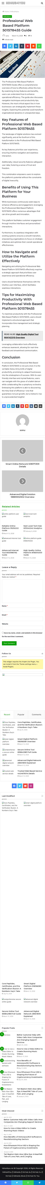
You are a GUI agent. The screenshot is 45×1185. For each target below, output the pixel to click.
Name (5, 606)
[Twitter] (8, 406)
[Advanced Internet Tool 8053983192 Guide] (12, 542)
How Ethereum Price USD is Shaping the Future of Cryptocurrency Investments (29, 1074)
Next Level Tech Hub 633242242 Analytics (33, 527)
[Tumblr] (17, 406)
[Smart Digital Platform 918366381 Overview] (9, 742)
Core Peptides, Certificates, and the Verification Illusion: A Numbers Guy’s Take (30, 724)
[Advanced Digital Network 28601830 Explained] (9, 763)
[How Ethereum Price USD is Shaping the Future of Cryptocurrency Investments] (8, 1078)
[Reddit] (27, 406)
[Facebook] (4, 406)
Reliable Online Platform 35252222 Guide (10, 528)
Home (6, 11)
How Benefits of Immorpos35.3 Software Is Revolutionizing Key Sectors (29, 1063)
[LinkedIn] (13, 406)
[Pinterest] (22, 406)
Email (4, 615)
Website (5, 624)
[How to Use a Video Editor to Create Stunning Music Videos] (8, 1053)
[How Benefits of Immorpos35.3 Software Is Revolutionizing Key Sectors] (8, 1063)
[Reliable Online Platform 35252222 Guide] (12, 518)
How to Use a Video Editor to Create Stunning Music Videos (30, 1051)
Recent (7, 714)
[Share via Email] (36, 406)
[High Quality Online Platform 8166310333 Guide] (33, 542)
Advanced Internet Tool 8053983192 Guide (10, 552)
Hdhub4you (14, 11)
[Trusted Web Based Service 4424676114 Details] (9, 774)
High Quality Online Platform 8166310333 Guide (33, 552)
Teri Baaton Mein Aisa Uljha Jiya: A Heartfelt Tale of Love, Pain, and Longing (30, 1091)
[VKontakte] (31, 406)
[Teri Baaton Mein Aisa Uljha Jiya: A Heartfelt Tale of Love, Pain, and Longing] (8, 1095)
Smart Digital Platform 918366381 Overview (32, 986)
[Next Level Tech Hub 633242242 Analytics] (33, 518)
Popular (21, 714)
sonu (7, 36)
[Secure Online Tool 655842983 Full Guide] (9, 752)
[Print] (40, 406)
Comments (36, 714)
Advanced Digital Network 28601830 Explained (32, 1013)
